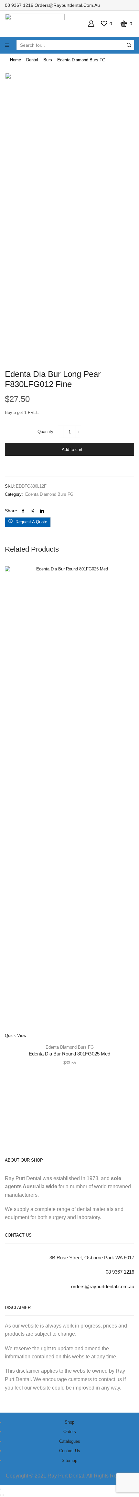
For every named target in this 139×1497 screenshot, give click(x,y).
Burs (47, 59)
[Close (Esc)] (0, 1489)
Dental (32, 59)
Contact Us (69, 1450)
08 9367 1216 (19, 5)
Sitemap (69, 1460)
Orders (69, 1431)
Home (15, 59)
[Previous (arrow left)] (0, 1495)
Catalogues (69, 1441)
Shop (69, 1422)
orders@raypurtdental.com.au (67, 5)
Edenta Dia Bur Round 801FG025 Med (69, 1053)
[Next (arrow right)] (3, 1495)
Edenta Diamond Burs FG (81, 59)
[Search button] (129, 45)
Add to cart (72, 449)
